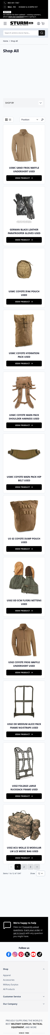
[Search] (42, 33)
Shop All (14, 41)
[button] (24, 102)
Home (5, 41)
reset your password (16, 17)
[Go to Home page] (21, 23)
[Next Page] (37, 867)
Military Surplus (10, 984)
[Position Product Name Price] (30, 119)
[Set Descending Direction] (42, 119)
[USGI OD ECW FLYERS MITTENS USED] (24, 578)
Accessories (8, 979)
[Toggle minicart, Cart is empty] (43, 23)
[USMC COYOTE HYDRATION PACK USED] (24, 331)
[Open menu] (5, 23)
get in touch (19, 933)
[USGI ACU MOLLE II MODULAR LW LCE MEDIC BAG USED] (24, 825)
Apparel (7, 975)
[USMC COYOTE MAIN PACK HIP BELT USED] (24, 454)
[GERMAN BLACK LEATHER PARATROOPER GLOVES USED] (24, 207)
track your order (32, 930)
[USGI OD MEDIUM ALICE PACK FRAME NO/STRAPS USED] (24, 702)
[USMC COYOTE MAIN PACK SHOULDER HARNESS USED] (24, 393)
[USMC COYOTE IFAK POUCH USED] (24, 269)
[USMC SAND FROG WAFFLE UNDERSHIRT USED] (24, 145)
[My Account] (39, 23)
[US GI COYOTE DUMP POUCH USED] (24, 516)
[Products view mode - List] (10, 119)
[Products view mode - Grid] (6, 119)
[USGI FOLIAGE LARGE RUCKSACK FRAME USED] (24, 763)
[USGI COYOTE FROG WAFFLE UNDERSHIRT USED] (24, 640)
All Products (9, 989)
